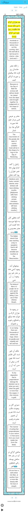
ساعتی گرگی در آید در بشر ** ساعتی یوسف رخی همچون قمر (14, 459)
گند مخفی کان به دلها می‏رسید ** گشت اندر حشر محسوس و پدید (14, 225)
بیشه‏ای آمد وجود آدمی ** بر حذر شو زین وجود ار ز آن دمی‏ (14, 273)
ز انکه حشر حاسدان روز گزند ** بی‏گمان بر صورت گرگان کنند (14, 73)
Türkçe (20, 7)
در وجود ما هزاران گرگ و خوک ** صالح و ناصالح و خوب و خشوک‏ (14, 316)
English (16, 7)
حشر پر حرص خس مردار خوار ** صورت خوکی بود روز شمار (14, 123)
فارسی (25, 7)
